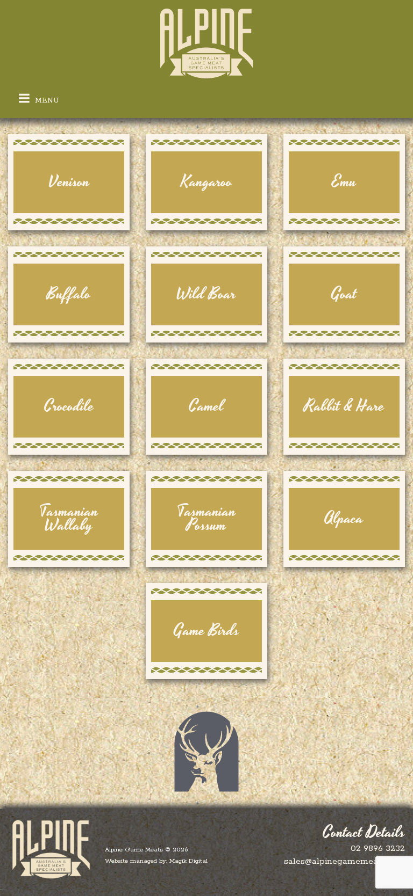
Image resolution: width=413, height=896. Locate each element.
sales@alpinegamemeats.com (344, 861)
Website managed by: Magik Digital (156, 861)
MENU (46, 100)
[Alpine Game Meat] (206, 44)
